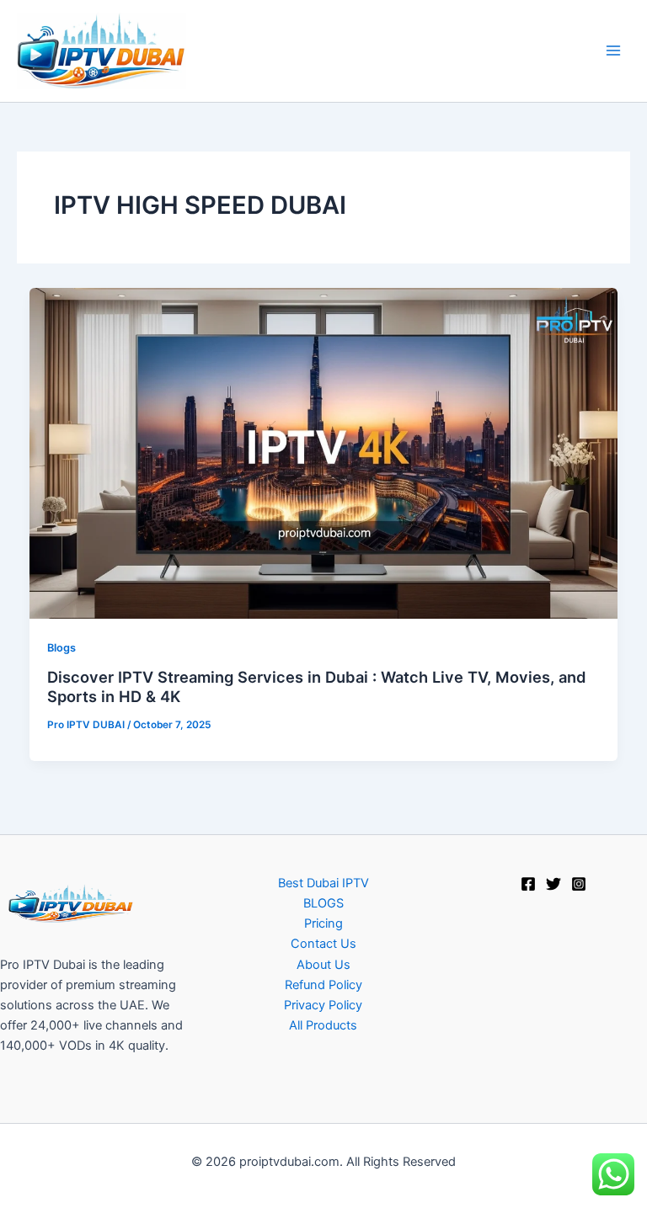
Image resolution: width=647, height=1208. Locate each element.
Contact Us (323, 943)
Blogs (61, 647)
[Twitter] (553, 883)
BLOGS (323, 903)
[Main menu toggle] (613, 50)
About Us (323, 964)
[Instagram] (578, 883)
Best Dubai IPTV (323, 883)
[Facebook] (528, 883)
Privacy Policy (323, 1005)
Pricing (323, 923)
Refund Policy (323, 984)
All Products (323, 1025)
